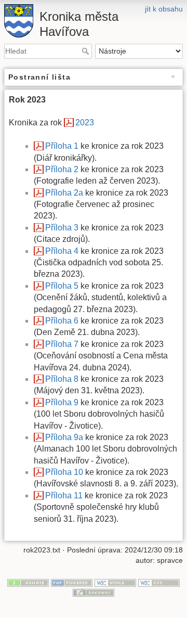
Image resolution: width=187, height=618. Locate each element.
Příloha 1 (61, 145)
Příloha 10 (64, 472)
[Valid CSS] (159, 582)
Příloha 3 (61, 227)
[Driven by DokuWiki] (93, 592)
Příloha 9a (64, 437)
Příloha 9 (61, 402)
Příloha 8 (61, 379)
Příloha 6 (61, 320)
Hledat (86, 51)
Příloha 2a (64, 192)
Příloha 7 (61, 344)
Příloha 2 (61, 169)
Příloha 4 (61, 251)
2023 (84, 122)
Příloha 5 (61, 285)
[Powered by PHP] (71, 582)
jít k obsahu (164, 9)
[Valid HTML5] (115, 582)
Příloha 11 (64, 495)
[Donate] (28, 582)
